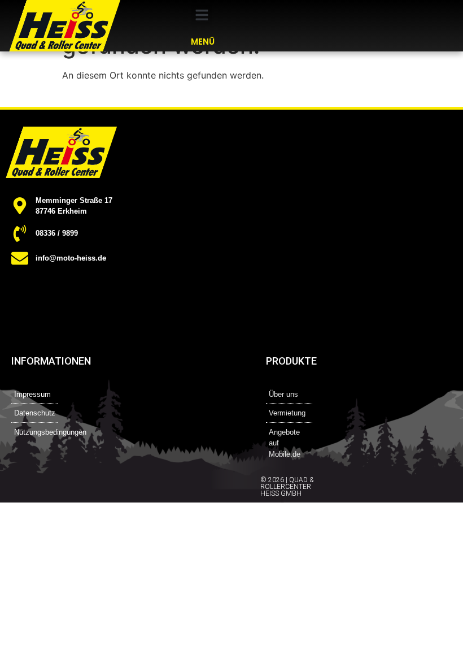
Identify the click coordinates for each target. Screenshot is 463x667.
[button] (201, 15)
